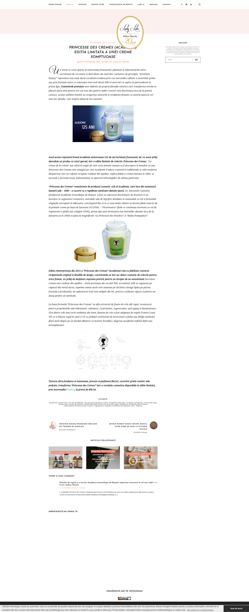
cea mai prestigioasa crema (96, 403)
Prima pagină (55, 4)
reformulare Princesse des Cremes (78, 406)
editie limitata (91, 404)
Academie (53, 403)
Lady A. (141, 4)
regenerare (99, 406)
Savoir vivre (97, 4)
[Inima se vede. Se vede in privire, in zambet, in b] (123, 598)
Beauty (70, 4)
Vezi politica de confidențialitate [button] (200, 610)
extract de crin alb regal (108, 404)
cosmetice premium (134, 403)
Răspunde (153, 482)
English (154, 4)
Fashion (82, 4)
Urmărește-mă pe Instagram (124, 591)
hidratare (124, 404)
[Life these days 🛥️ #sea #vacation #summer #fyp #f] (126, 598)
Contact (167, 4)
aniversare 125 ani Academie (70, 403)
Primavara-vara (92, 62)
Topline (71, 389)
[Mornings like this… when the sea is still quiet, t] (129, 598)
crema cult (63, 404)
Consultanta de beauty (121, 4)
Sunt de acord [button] (236, 608)
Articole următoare (67, 430)
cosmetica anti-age (117, 403)
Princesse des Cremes (138, 404)
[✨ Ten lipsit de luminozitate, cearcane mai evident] (119, 598)
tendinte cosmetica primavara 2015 (120, 406)
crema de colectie (76, 404)
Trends (125, 62)
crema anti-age (150, 403)
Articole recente (140, 432)
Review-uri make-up (111, 62)
